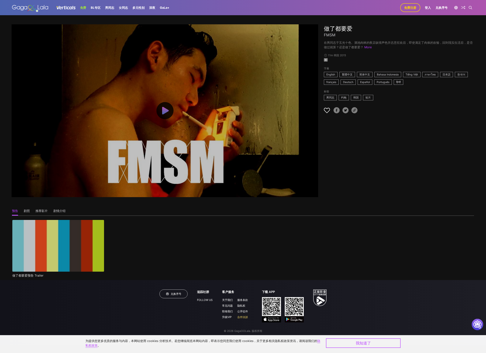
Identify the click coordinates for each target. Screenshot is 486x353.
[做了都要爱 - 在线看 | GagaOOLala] (30, 7)
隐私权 (241, 305)
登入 (428, 8)
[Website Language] (456, 7)
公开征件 (242, 311)
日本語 (446, 74)
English (330, 74)
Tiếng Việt (412, 74)
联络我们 (227, 311)
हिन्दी (398, 82)
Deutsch (348, 82)
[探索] (463, 7)
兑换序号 (442, 8)
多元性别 (139, 8)
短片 (368, 97)
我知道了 (363, 343)
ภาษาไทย (430, 74)
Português (383, 82)
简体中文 (364, 74)
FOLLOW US (205, 299)
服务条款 (242, 299)
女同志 (123, 8)
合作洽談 (242, 317)
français (331, 82)
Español (365, 82)
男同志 (109, 8)
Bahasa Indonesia (388, 74)
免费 (83, 8)
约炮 (343, 97)
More (368, 47)
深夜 (152, 8)
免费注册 (410, 8)
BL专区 (96, 8)
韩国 (356, 97)
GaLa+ (164, 8)
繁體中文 (347, 74)
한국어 (461, 74)
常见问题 (227, 305)
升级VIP (227, 317)
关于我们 (227, 299)
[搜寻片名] (470, 7)
